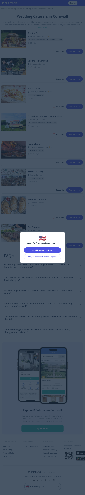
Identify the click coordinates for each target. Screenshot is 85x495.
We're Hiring (7, 449)
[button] (42, 428)
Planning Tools (48, 446)
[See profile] (13, 39)
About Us (6, 446)
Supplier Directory (50, 449)
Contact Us (7, 456)
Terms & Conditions (54, 476)
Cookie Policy (28, 476)
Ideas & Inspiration (50, 453)
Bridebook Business (30, 446)
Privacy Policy (40, 476)
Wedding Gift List (50, 456)
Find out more (74, 51)
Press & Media (8, 453)
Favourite (60, 51)
